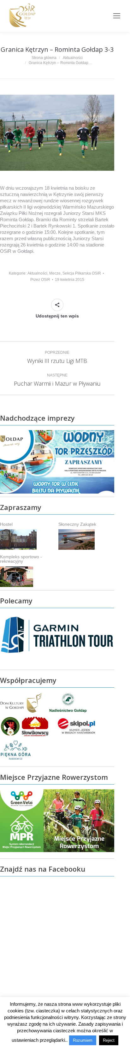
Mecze (55, 273)
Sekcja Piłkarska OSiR (81, 273)
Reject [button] (109, 1040)
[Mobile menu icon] (117, 16)
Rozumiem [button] (82, 1040)
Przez (40, 279)
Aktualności (37, 273)
